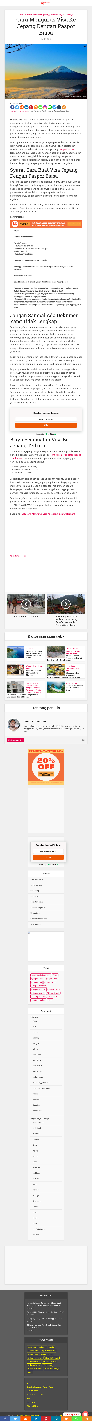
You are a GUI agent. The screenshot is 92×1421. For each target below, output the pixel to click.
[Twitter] (17, 107)
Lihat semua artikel (15, 740)
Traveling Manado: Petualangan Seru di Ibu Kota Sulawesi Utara (34, 654)
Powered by (40, 434)
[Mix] (36, 107)
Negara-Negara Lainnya (62, 14)
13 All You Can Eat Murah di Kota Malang (33, 673)
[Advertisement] (46, 534)
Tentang (30, 1383)
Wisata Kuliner (31, 666)
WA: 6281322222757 (35, 1394)
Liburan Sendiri (54, 993)
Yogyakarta (37, 692)
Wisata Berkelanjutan (73, 652)
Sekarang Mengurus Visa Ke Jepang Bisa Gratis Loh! (48, 513)
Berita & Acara (25, 14)
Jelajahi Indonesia (39, 986)
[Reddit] (22, 107)
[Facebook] (12, 107)
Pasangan (36, 996)
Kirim (46, 425)
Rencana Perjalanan (33, 689)
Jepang (46, 14)
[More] (64, 107)
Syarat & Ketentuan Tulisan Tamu (40, 1387)
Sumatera (70, 651)
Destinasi (37, 14)
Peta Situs (31, 1402)
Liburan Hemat (54, 989)
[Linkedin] (26, 107)
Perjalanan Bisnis (50, 996)
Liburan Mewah (38, 993)
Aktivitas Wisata (72, 649)
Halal (56, 975)
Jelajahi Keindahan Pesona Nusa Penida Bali (74, 687)
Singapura (70, 668)
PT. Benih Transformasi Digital (28, 1415)
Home (12, 111)
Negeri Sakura (67, 149)
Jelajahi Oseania (38, 989)
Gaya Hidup (70, 666)
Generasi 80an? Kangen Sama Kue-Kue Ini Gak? (45, 1312)
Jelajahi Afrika (37, 978)
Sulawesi (29, 649)
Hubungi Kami (32, 1391)
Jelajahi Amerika (53, 978)
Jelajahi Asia (15, 556)
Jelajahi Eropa (50, 982)
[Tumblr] (59, 107)
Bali (76, 683)
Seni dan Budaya (38, 1000)
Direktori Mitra (32, 1406)
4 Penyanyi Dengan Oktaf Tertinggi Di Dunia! (44, 1318)
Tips (24, 556)
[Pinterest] (31, 107)
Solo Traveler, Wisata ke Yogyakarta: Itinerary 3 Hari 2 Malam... (22, 696)
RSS (28, 1398)
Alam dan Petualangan (41, 975)
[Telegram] (54, 107)
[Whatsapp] (40, 107)
